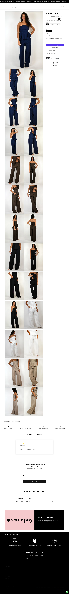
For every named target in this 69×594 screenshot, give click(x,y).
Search (6, 567)
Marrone (53, 24)
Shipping (52, 20)
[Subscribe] (43, 558)
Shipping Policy (7, 575)
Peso (24, 475)
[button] (26, 5)
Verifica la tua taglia (34, 481)
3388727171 (26, 570)
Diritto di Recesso (8, 577)
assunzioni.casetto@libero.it (40, 569)
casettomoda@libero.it (26, 572)
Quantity (47, 33)
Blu (47, 24)
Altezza (24, 470)
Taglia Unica (49, 31)
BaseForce (10, 591)
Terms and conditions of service (10, 573)
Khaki (53, 26)
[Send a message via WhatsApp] (66, 591)
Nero (58, 24)
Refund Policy (7, 569)
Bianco (48, 26)
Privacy (6, 571)
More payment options (54, 47)
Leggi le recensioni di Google (56, 16)
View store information (51, 53)
